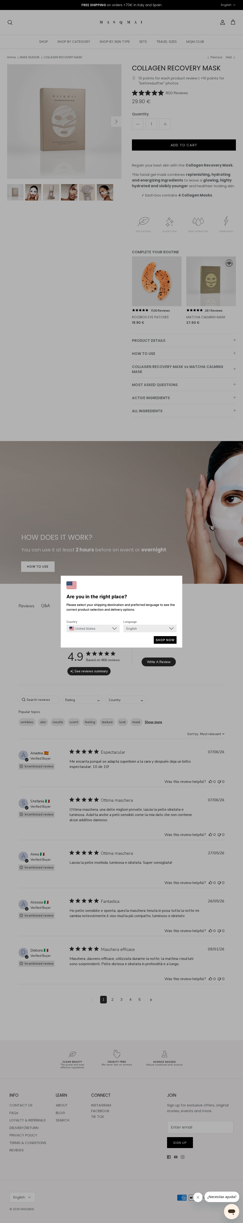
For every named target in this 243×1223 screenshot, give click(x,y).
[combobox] (82, 628)
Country (71, 622)
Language (130, 622)
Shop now (165, 640)
